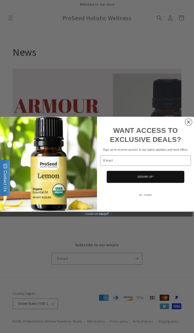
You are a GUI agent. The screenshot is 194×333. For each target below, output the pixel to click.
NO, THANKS (145, 195)
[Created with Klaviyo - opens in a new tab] (97, 214)
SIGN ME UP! (145, 177)
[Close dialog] (188, 122)
